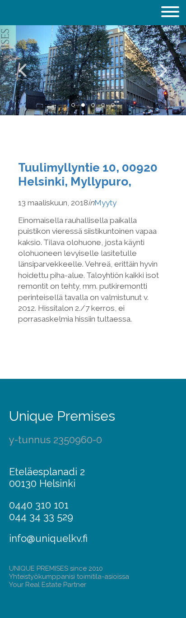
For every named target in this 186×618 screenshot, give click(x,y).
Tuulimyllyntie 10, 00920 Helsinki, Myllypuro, (88, 174)
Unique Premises (62, 416)
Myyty (105, 202)
